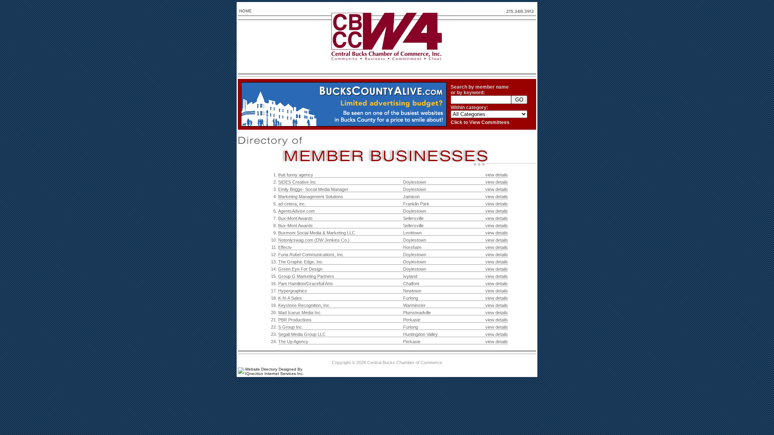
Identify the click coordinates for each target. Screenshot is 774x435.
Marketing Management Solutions (310, 196)
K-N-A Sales (290, 298)
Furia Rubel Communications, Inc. (311, 254)
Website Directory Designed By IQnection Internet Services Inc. (274, 371)
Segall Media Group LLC (302, 334)
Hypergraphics (292, 290)
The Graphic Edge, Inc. (301, 261)
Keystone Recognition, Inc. (304, 305)
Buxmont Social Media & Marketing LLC (316, 232)
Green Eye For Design (300, 269)
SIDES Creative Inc (297, 182)
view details (496, 174)
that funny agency (295, 174)
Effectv (285, 247)
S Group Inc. (290, 327)
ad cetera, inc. (292, 203)
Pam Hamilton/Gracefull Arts (305, 283)
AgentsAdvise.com (296, 211)
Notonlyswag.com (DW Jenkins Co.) (314, 240)
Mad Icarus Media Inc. (300, 312)
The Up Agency (293, 341)
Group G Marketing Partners (306, 276)
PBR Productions (295, 319)
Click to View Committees (480, 122)
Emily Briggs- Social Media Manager (313, 189)
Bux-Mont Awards (295, 218)
